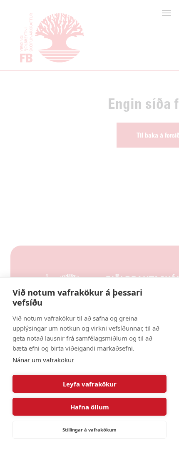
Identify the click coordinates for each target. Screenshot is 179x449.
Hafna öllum (89, 407)
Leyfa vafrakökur (90, 384)
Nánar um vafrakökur (43, 360)
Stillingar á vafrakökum (89, 429)
